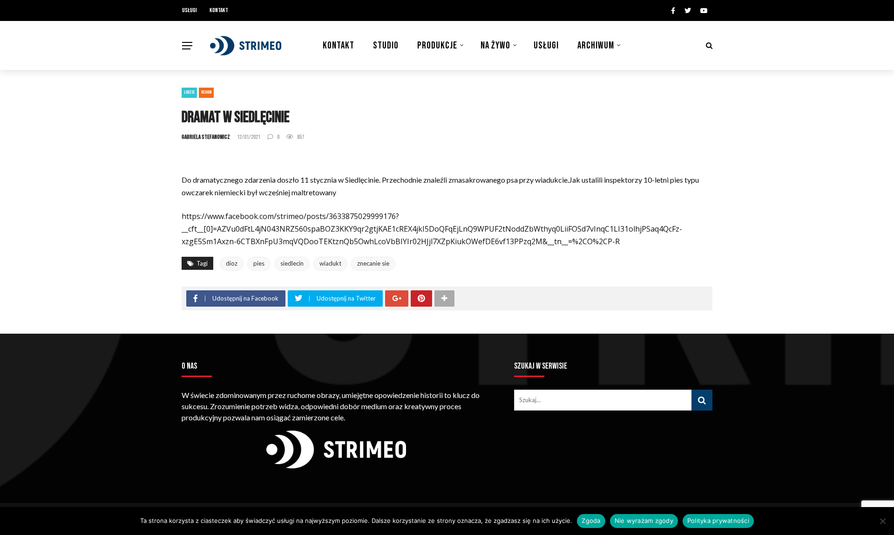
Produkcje (437, 45)
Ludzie (189, 92)
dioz (231, 263)
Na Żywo (495, 45)
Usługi (189, 10)
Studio (386, 45)
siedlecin (292, 263)
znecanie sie (373, 263)
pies (258, 263)
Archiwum (595, 45)
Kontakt (219, 10)
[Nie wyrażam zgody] (882, 521)
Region (206, 92)
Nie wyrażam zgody (644, 520)
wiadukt (330, 263)
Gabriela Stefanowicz (206, 137)
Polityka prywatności (718, 520)
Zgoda (591, 520)
